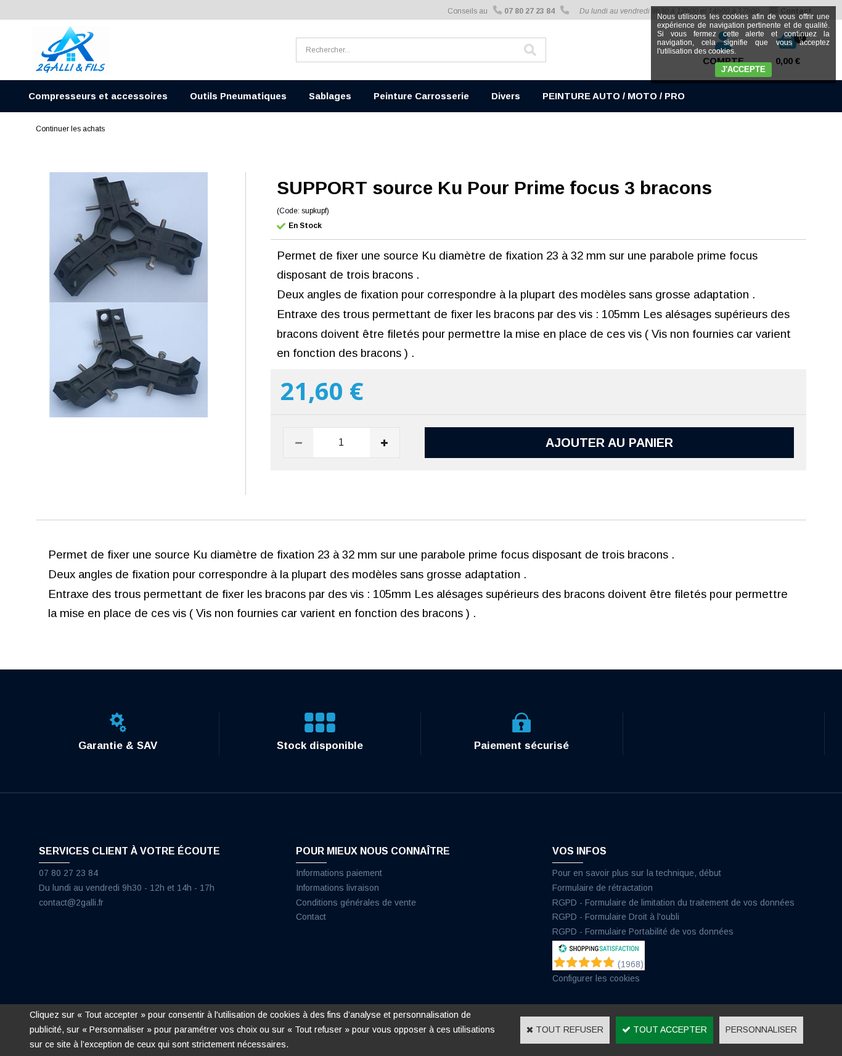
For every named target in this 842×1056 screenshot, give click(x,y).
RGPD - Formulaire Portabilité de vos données (643, 931)
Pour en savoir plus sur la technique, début (636, 873)
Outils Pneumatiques (238, 96)
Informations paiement (339, 873)
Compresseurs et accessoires (98, 96)
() (631, 964)
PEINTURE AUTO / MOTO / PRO (613, 96)
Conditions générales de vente (356, 902)
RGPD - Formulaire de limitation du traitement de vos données (673, 902)
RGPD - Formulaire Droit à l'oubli (615, 917)
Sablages (330, 96)
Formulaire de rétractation (602, 888)
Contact (311, 917)
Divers (505, 96)
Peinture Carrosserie (421, 96)
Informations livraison (337, 888)
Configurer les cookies (596, 978)
